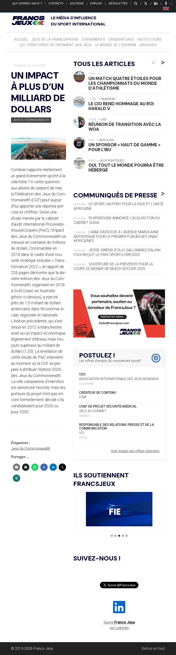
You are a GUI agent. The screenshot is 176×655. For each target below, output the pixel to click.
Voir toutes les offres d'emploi (135, 451)
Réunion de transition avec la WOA (124, 127)
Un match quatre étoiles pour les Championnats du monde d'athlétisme (124, 83)
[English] (166, 8)
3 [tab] (119, 536)
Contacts (56, 3)
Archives (148, 45)
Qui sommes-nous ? (27, 3)
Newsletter (118, 3)
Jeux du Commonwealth (31, 120)
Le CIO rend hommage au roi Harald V (121, 106)
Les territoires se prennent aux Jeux (55, 45)
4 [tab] (123, 536)
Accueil (21, 40)
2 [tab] (115, 536)
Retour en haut (153, 648)
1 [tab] (112, 536)
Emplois (96, 3)
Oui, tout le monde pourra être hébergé (126, 167)
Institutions (150, 40)
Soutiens (77, 3)
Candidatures (121, 40)
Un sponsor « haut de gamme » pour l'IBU (124, 147)
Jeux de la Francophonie (55, 40)
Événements (93, 40)
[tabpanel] (119, 510)
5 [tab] (126, 536)
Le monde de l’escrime (116, 45)
